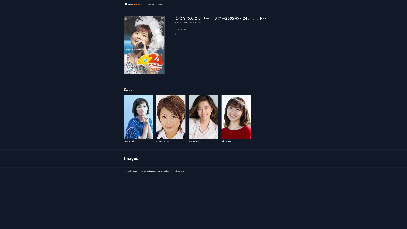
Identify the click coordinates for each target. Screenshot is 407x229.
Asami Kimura (162, 141)
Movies (151, 4)
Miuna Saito (227, 141)
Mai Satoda (194, 141)
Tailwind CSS (178, 171)
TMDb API (135, 171)
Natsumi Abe (130, 141)
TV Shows (160, 4)
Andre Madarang (157, 171)
